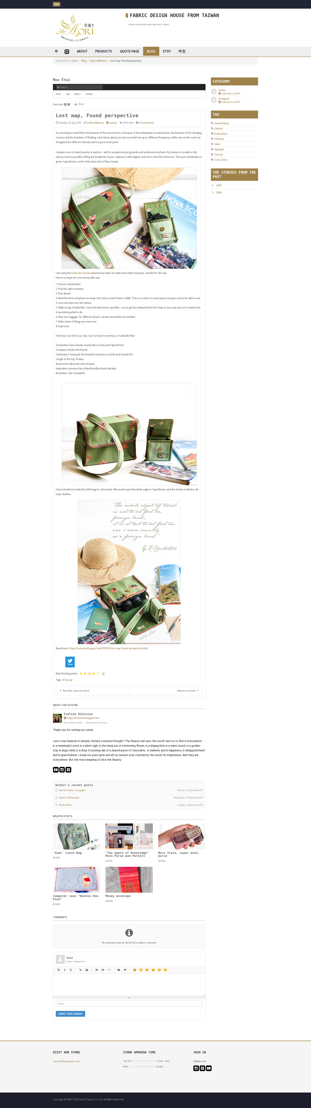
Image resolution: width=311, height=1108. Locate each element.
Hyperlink (81, 970)
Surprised (147, 970)
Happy (135, 970)
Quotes (119, 970)
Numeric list (103, 970)
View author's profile (73, 722)
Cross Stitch (220, 159)
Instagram (223, 98)
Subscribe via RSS (230, 93)
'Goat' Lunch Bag (67, 853)
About (82, 51)
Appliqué (219, 149)
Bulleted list (97, 970)
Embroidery (220, 133)
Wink (165, 970)
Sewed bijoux (221, 123)
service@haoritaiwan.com (66, 1061)
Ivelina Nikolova (98, 60)
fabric (217, 144)
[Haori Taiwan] (74, 27)
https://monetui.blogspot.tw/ (83, 718)
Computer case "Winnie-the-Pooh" (76, 897)
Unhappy (159, 970)
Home (74, 60)
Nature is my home (186, 690)
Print (81, 104)
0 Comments (146, 122)
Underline (71, 970)
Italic (65, 970)
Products (103, 51)
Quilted (218, 128)
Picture (87, 970)
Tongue (153, 970)
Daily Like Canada (80, 273)
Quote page (129, 51)
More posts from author (96, 722)
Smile (141, 970)
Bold (58, 970)
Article (113, 123)
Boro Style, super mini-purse (76, 690)
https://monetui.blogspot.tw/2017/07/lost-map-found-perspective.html (108, 648)
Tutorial (68, 680)
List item (109, 970)
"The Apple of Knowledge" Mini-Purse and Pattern (127, 854)
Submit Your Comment (70, 1013)
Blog (151, 51)
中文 (182, 51)
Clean (125, 970)
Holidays (219, 139)
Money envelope (118, 896)
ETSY (167, 51)
